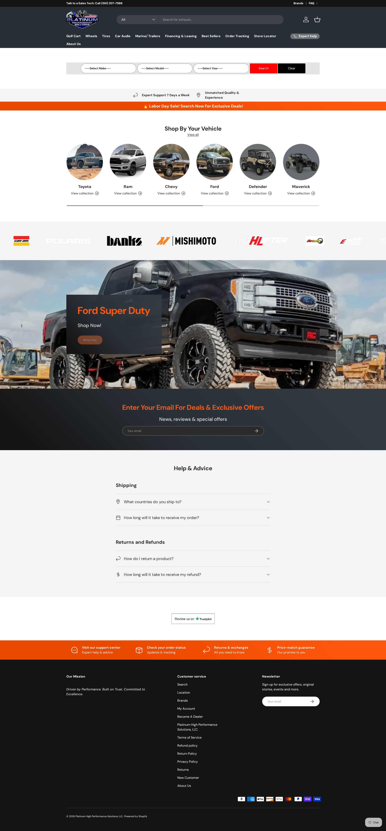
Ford (214, 186)
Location (183, 692)
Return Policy (187, 753)
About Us (73, 44)
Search (182, 684)
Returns (183, 770)
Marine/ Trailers (147, 36)
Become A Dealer (190, 716)
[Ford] (214, 162)
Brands (298, 3)
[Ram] (128, 162)
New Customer (188, 778)
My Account (186, 708)
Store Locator (265, 36)
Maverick (301, 186)
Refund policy (187, 745)
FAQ (311, 3)
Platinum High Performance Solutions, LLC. (99, 816)
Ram (128, 186)
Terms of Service (189, 737)
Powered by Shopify (135, 816)
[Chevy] (171, 162)
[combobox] (200, 19)
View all (193, 135)
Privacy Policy (187, 761)
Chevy (171, 186)
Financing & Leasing (181, 36)
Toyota (84, 186)
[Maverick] (301, 162)
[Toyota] (85, 162)
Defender (258, 186)
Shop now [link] (90, 340)
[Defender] (258, 162)
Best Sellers (211, 36)
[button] (317, 19)
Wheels (91, 36)
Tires (106, 36)
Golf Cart (73, 36)
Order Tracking (237, 36)
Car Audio (122, 36)
